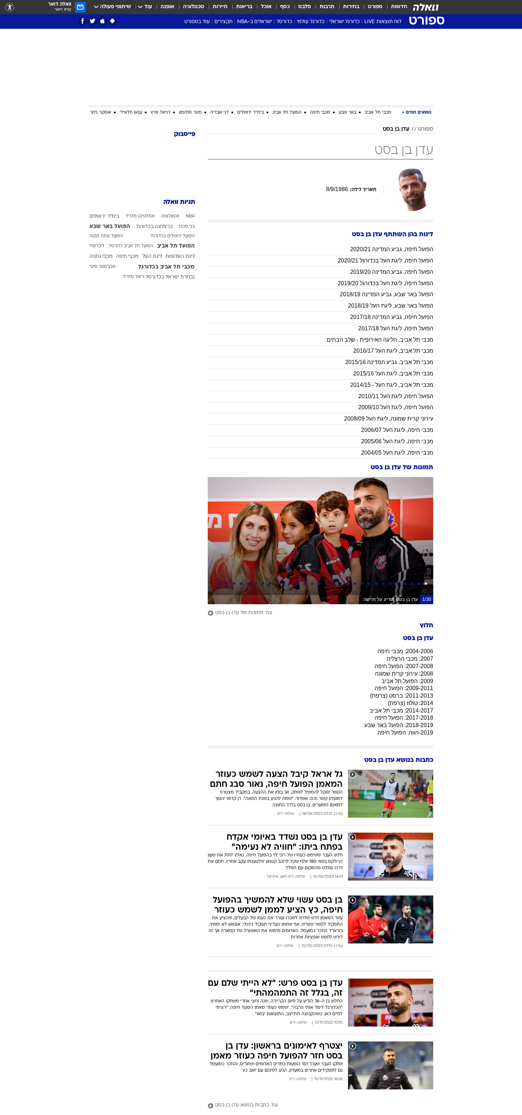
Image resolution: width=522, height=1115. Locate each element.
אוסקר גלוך (100, 112)
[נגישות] (9, 7)
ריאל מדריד (133, 277)
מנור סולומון (190, 112)
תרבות (327, 7)
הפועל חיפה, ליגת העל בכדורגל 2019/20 (385, 283)
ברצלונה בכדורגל (154, 226)
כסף (285, 7)
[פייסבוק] (82, 21)
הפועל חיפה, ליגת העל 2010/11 (395, 396)
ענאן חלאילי (131, 112)
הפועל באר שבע (109, 226)
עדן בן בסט (396, 129)
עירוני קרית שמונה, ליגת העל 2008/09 (388, 419)
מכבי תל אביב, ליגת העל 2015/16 (393, 373)
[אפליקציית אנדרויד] (112, 21)
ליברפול (96, 246)
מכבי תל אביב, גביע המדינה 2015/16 (389, 362)
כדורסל (284, 22)
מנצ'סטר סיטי (102, 267)
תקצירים (223, 22)
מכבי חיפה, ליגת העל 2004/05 (397, 453)
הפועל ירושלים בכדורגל (173, 236)
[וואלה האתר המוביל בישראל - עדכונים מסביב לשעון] (426, 7)
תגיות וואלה (179, 202)
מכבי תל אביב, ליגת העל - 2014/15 (391, 385)
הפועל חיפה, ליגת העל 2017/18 (395, 328)
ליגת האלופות (180, 256)
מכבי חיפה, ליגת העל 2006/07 (397, 430)
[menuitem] (394, 7)
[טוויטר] (92, 21)
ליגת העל (152, 256)
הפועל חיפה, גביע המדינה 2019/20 (391, 272)
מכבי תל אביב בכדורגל (166, 267)
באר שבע (347, 112)
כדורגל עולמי (311, 22)
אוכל (266, 7)
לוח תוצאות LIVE (382, 22)
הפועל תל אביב (286, 112)
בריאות (244, 7)
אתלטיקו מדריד (139, 216)
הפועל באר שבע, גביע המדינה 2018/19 (386, 294)
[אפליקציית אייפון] (102, 21)
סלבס (304, 7)
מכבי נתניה (101, 256)
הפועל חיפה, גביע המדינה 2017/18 (391, 317)
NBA (190, 216)
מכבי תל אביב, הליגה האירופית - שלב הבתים (380, 340)
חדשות (399, 7)
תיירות (220, 7)
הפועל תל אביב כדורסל (131, 246)
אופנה (167, 7)
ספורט (375, 7)
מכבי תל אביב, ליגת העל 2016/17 (393, 351)
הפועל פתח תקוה (106, 236)
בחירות (351, 7)
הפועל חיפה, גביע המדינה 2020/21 (391, 249)
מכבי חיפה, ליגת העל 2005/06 (397, 441)
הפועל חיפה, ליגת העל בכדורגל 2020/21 (385, 261)
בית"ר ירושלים (250, 112)
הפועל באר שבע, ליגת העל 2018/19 (390, 306)
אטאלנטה (170, 216)
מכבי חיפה (320, 112)
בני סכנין (187, 226)
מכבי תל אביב (378, 112)
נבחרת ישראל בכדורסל (170, 277)
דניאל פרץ (160, 112)
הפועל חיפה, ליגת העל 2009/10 (395, 407)
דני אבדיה (219, 112)
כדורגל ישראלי (344, 22)
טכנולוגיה (193, 7)
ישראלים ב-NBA (254, 22)
